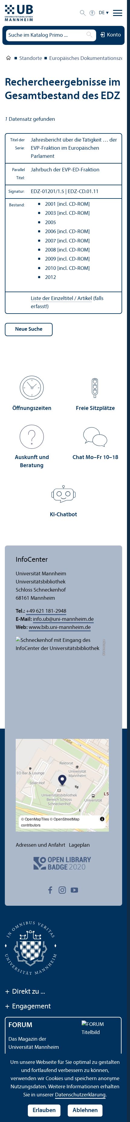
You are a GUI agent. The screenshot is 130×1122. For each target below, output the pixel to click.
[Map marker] (62, 781)
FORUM (20, 1025)
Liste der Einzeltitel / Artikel (61, 299)
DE (102, 13)
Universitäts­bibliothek (8, 59)
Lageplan (79, 845)
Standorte (30, 58)
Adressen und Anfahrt (40, 845)
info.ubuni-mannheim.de (63, 619)
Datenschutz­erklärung (80, 1095)
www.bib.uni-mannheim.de (60, 627)
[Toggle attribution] (102, 819)
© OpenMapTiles (35, 818)
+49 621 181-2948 (46, 611)
